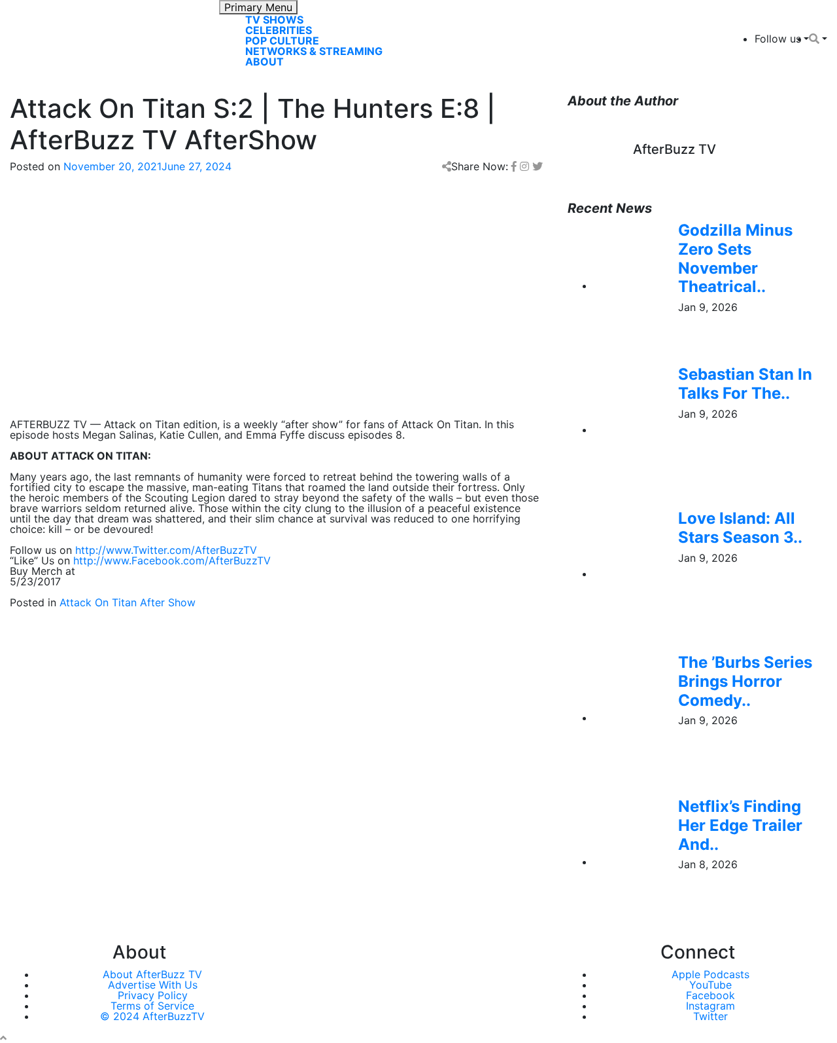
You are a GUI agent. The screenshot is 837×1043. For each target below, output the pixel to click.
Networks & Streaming (314, 51)
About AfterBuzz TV (152, 974)
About (264, 61)
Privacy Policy (153, 995)
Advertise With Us (152, 984)
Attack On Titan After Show (128, 602)
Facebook (710, 995)
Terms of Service (152, 1005)
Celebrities (278, 30)
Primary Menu (258, 7)
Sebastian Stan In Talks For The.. (745, 384)
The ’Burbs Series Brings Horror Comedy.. (745, 681)
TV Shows (274, 19)
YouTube (710, 984)
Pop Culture (282, 40)
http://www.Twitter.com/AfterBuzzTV (166, 550)
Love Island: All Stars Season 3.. (740, 528)
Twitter (710, 1016)
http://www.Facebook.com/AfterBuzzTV (172, 560)
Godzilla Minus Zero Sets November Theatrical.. (735, 258)
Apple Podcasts (710, 974)
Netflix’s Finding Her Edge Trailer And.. (740, 825)
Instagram (710, 1005)
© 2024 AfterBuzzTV (152, 1016)
